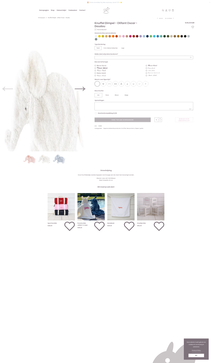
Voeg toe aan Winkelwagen (123, 120)
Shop (52, 10)
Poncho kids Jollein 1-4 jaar (82, 224)
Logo (122, 48)
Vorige (161, 18)
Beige (126, 95)
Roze (107, 95)
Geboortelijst (61, 10)
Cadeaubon (72, 10)
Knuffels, (124, 128)
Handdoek (110, 223)
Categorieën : (99, 128)
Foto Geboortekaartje (111, 48)
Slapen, (137, 128)
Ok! (196, 355)
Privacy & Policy (196, 350)
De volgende (168, 18)
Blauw (117, 95)
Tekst (98, 48)
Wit (98, 95)
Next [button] (80, 80)
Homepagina (44, 10)
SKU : (96, 126)
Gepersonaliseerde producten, (112, 128)
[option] (29, 156)
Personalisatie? (102, 30)
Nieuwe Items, (131, 128)
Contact (82, 10)
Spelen (141, 128)
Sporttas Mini (52, 223)
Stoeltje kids (141, 223)
